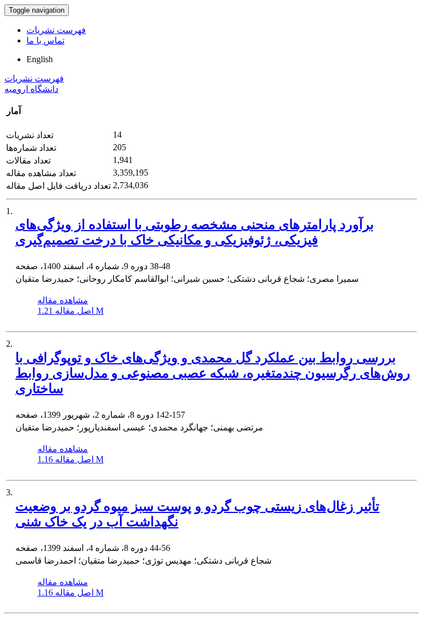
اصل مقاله (70, 310)
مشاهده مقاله (62, 300)
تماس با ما (45, 40)
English (39, 59)
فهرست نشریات (56, 30)
